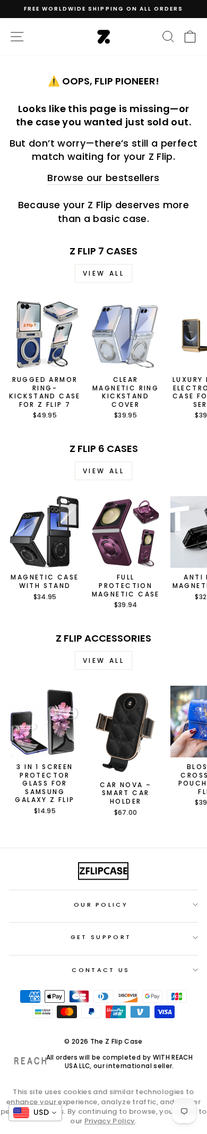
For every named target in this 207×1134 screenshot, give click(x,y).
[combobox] (35, 1112)
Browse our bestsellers (103, 177)
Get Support (101, 937)
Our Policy (101, 904)
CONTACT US (101, 970)
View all (104, 273)
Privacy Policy (109, 1121)
